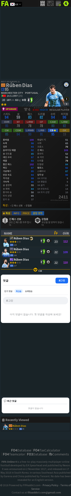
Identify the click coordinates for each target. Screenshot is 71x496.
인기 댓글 (8, 291)
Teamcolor (14, 454)
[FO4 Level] (66, 99)
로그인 (62, 280)
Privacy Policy (50, 485)
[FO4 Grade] (66, 104)
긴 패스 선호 (17, 205)
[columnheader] (26, 233)
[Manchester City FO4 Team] (66, 84)
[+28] (35, 269)
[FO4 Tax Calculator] (58, 3)
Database (21, 450)
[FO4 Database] (66, 3)
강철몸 (29, 205)
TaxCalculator (46, 450)
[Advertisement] (35, 43)
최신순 (19, 291)
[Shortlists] (48, 241)
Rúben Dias (19, 85)
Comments (59, 454)
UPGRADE (11, 109)
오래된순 (29, 291)
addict (5, 6)
